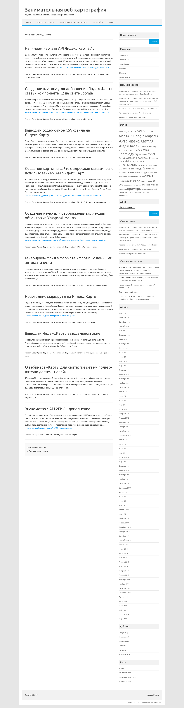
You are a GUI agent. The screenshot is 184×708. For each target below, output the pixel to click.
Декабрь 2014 (125, 344)
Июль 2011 (123, 496)
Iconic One (132, 702)
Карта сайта (98, 22)
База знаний (124, 60)
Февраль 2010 (124, 571)
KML (146, 154)
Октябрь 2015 (124, 322)
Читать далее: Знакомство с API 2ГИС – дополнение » (48, 428)
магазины (100, 202)
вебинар (80, 394)
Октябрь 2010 (124, 536)
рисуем (150, 189)
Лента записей (125, 673)
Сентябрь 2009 (125, 593)
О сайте (112, 22)
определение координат (132, 185)
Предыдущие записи (37, 451)
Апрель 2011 (124, 510)
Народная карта (137, 161)
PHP (85, 202)
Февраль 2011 (124, 518)
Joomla (80, 119)
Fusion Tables (129, 150)
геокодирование (131, 169)
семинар (104, 394)
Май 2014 (122, 361)
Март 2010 (123, 566)
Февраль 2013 (124, 414)
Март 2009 (123, 619)
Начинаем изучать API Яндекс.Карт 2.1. (59, 48)
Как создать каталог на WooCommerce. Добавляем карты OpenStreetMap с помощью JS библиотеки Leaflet (138, 101)
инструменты (146, 172)
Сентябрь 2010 (125, 540)
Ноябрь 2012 (124, 427)
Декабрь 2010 (125, 527)
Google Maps (124, 55)
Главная (28, 22)
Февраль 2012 (124, 466)
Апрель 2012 (124, 457)
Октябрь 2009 (124, 588)
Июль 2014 (123, 352)
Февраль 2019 (124, 317)
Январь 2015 (124, 339)
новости (149, 181)
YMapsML (81, 247)
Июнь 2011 (123, 501)
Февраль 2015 (124, 335)
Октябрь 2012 (124, 431)
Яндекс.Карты (31, 398)
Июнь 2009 (123, 606)
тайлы (138, 192)
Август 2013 (123, 392)
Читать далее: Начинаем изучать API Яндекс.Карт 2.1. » (84, 68)
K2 (85, 119)
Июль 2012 (123, 444)
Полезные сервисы (45, 22)
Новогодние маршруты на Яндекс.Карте (60, 296)
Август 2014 (123, 348)
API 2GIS (49, 435)
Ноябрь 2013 (124, 383)
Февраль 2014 (124, 370)
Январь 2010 (124, 575)
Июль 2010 (123, 549)
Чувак (121, 285)
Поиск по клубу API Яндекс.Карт (73, 22)
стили (104, 285)
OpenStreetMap (126, 158)
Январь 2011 (124, 523)
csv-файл (81, 157)
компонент (136, 176)
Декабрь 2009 (125, 579)
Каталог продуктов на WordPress (132, 117)
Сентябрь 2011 (125, 488)
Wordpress (157, 702)
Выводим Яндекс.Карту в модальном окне (62, 333)
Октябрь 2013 (124, 387)
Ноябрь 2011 (124, 479)
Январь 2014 (124, 374)
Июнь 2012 (123, 448)
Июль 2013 (123, 396)
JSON (141, 154)
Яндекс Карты (49, 74)
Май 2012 (122, 453)
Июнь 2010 (123, 553)
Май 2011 (122, 505)
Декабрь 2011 (125, 475)
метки (88, 157)
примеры (100, 74)
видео (88, 394)
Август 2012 (123, 440)
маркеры (96, 353)
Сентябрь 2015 (125, 326)
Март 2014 (123, 366)
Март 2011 (123, 514)
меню (88, 247)
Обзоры (35, 435)
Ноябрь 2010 (124, 531)
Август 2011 (123, 492)
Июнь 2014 (123, 357)
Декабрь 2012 (125, 422)
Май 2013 (122, 405)
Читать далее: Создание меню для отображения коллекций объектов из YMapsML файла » (65, 240)
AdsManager (124, 132)
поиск (152, 184)
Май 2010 (122, 558)
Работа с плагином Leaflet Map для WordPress (138, 108)
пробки (144, 189)
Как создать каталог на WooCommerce (135, 113)
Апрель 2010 (124, 562)
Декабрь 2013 (125, 379)
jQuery (88, 353)
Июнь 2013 (123, 400)
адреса (92, 202)
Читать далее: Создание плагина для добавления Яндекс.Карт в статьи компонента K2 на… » (67, 112)
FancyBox (81, 353)
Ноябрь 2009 (124, 584)
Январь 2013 (124, 418)
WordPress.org (125, 681)
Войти (121, 668)
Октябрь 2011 (124, 483)
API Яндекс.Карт (69, 74)
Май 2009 (122, 610)
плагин (90, 119)
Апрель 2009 (124, 614)
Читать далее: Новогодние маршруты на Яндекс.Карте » (50, 316)
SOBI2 (141, 158)
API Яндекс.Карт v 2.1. (86, 74)
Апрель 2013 (124, 409)
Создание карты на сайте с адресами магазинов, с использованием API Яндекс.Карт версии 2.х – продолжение (139, 270)
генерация (90, 285)
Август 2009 (123, 597)
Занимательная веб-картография (65, 9)
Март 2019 (123, 313)
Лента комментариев (127, 677)
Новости (122, 68)
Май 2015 (122, 331)
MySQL (80, 202)
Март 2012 (123, 462)
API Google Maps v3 (142, 136)
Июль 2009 (123, 601)
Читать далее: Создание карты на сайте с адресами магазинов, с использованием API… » (64, 196)
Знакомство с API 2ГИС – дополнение (57, 409)
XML (157, 158)
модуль (143, 181)
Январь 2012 (124, 470)
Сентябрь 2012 (125, 435)
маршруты (81, 322)
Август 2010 (123, 545)
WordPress (149, 158)
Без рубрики (37, 74)
